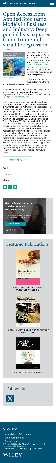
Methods (8, 174)
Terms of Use (38, 448)
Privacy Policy (25, 448)
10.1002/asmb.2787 (20, 96)
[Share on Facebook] (10, 187)
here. (27, 84)
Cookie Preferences (11, 448)
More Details (17, 160)
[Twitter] (10, 398)
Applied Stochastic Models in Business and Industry (38, 65)
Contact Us (11, 441)
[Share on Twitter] (15, 187)
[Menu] (52, 3)
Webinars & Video (14, 437)
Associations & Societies (18, 434)
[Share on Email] (5, 187)
